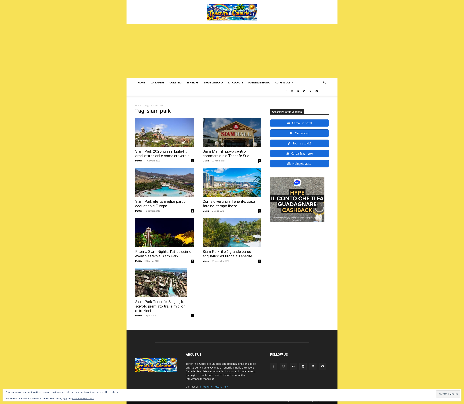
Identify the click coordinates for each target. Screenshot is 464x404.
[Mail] (298, 91)
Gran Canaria (213, 82)
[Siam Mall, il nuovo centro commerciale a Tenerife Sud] (232, 132)
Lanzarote (235, 82)
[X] (310, 91)
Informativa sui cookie (83, 398)
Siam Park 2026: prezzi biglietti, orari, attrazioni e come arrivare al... (164, 153)
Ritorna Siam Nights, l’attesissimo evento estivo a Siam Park (163, 253)
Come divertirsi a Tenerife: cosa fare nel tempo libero (229, 203)
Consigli (175, 82)
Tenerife (192, 82)
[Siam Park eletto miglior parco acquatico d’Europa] (164, 182)
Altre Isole (283, 82)
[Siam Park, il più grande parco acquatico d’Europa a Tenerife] (232, 232)
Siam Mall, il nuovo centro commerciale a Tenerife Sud (226, 153)
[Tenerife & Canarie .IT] (232, 12)
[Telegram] (304, 91)
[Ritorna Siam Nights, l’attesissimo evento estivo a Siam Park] (164, 232)
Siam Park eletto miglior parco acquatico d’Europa (160, 203)
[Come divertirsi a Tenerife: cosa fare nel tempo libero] (232, 182)
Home (142, 82)
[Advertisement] (232, 51)
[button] (324, 83)
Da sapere (157, 82)
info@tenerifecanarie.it (214, 386)
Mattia (138, 160)
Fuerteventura (259, 82)
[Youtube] (316, 91)
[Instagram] (292, 91)
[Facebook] (286, 91)
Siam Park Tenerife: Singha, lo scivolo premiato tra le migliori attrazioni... (160, 306)
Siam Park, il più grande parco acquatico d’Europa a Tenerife (227, 253)
